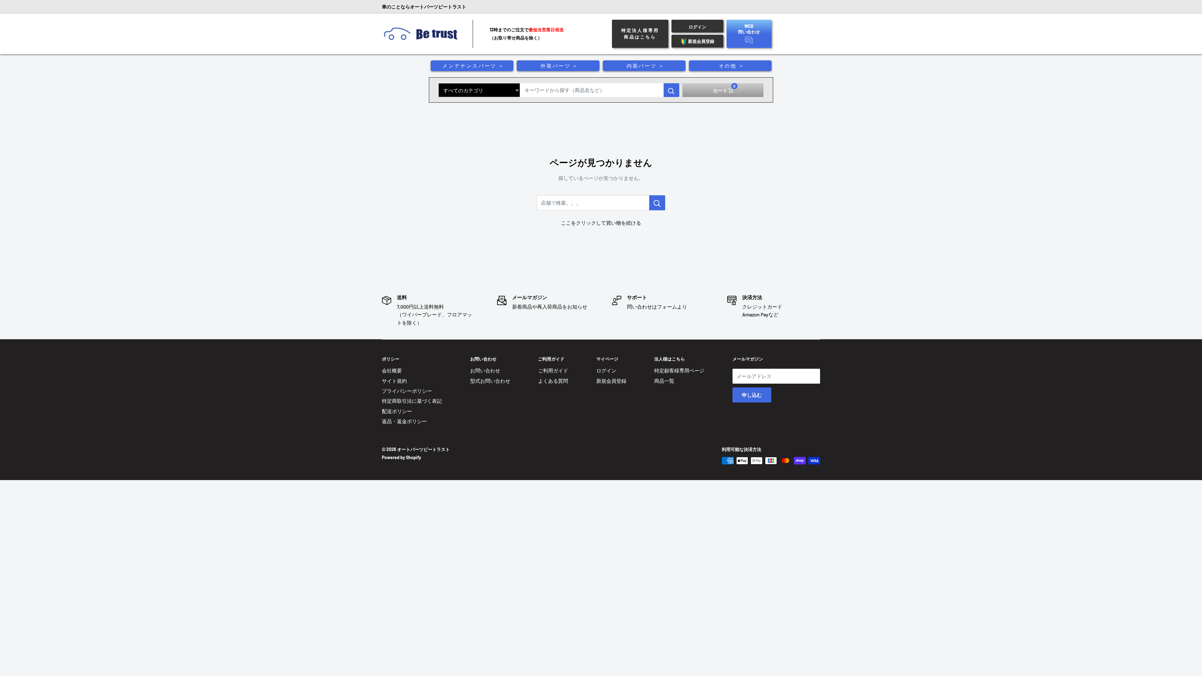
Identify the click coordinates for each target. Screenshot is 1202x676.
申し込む (752, 395)
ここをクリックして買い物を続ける (601, 223)
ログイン (606, 370)
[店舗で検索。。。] (657, 202)
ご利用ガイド (553, 370)
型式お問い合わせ (490, 381)
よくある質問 (553, 381)
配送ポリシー (397, 411)
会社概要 (392, 370)
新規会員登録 (611, 381)
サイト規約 (394, 381)
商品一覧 (664, 381)
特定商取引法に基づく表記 (412, 401)
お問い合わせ (485, 370)
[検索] (671, 90)
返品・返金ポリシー (404, 421)
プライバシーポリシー (407, 391)
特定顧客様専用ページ (679, 370)
